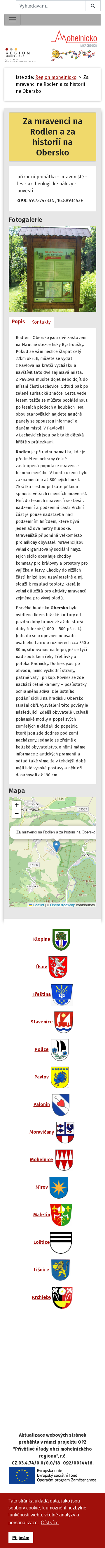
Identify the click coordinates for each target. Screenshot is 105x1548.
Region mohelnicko (55, 77)
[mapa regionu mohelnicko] (52, 1374)
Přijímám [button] (20, 1537)
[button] (56, 846)
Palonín (42, 1104)
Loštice (42, 1242)
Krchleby (41, 1297)
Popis (18, 322)
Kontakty (41, 322)
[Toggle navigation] (12, 20)
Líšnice (41, 1270)
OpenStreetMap (62, 904)
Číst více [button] (50, 1522)
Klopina (41, 939)
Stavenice (42, 1022)
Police (42, 1049)
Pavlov (41, 1077)
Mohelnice (41, 1159)
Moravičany (41, 1132)
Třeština (41, 994)
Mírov (42, 1187)
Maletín (41, 1214)
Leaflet (38, 904)
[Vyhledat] (93, 5)
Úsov (41, 966)
